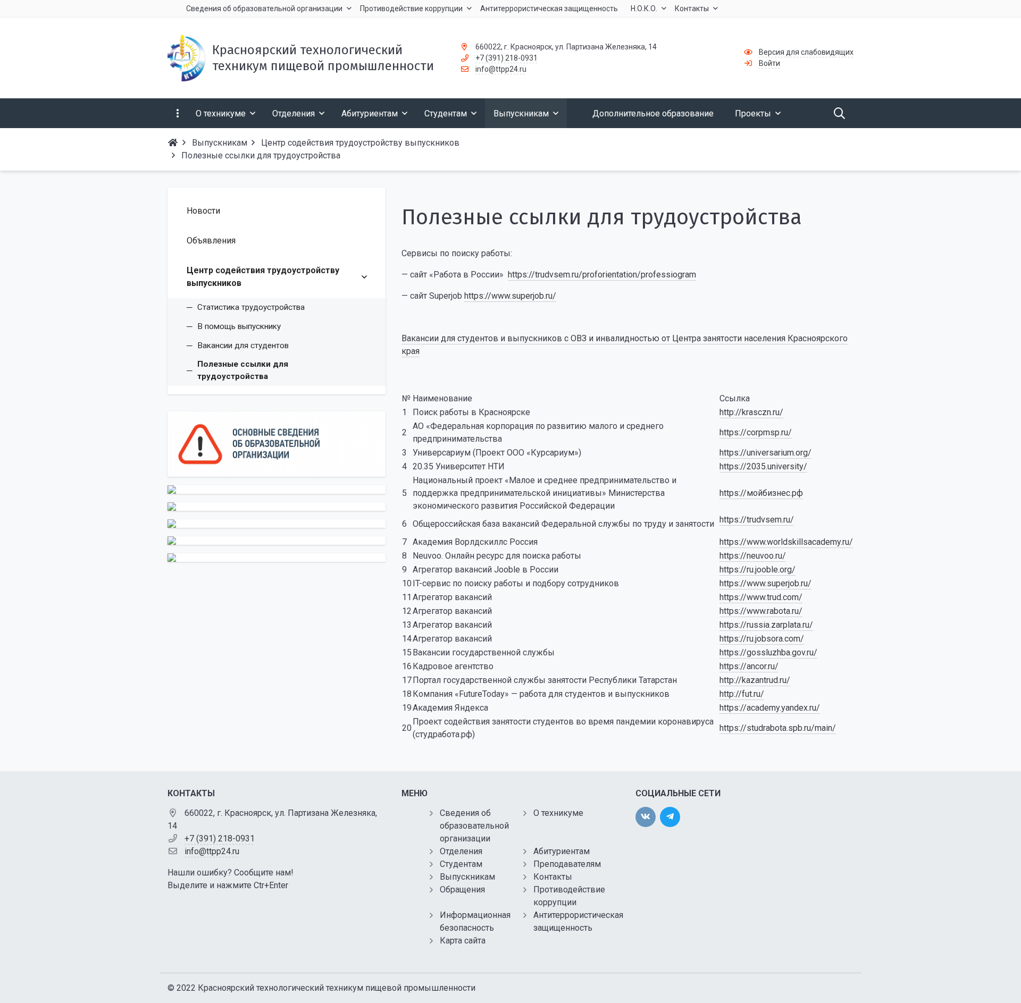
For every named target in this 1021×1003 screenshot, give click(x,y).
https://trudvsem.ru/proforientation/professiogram (602, 274)
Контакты (552, 877)
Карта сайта (463, 940)
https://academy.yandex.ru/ (769, 708)
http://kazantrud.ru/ (754, 680)
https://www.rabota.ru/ (760, 611)
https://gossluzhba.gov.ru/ (768, 652)
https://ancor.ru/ (749, 666)
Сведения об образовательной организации (474, 826)
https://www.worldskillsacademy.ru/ (786, 542)
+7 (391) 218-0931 (506, 58)
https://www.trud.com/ (760, 597)
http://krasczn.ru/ (751, 412)
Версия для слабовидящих (806, 52)
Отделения (461, 851)
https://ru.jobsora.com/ (761, 639)
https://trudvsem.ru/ (756, 520)
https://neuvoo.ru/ (752, 556)
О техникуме (558, 813)
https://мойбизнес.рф (761, 493)
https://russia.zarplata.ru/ (766, 625)
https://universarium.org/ (765, 453)
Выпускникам (467, 877)
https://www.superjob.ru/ (510, 296)
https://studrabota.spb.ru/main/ (777, 728)
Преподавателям (567, 864)
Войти (769, 63)
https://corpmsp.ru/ (755, 432)
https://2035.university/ (763, 466)
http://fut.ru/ (741, 694)
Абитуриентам (561, 851)
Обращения (462, 889)
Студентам (461, 864)
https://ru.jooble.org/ (757, 569)
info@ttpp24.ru (500, 69)
